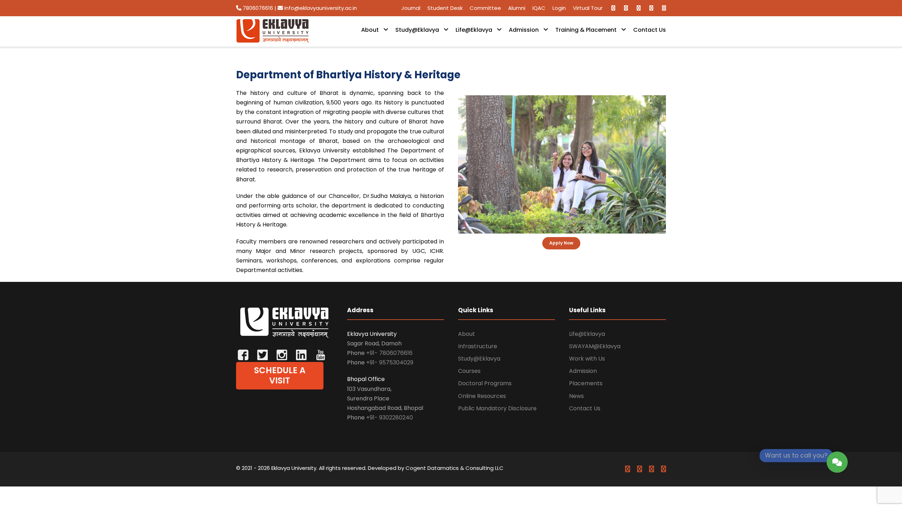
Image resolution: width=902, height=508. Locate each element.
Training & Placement (586, 30)
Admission (524, 30)
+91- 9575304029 (389, 362)
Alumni (516, 8)
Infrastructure (477, 346)
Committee (485, 8)
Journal (410, 8)
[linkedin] (626, 8)
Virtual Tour (588, 8)
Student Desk (445, 8)
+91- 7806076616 (389, 353)
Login (559, 8)
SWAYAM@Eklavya (594, 346)
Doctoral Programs (485, 383)
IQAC (538, 8)
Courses (469, 371)
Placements (586, 383)
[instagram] (664, 8)
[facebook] (613, 8)
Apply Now (561, 243)
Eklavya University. (294, 468)
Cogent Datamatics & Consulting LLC (454, 468)
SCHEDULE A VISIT (279, 375)
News (576, 396)
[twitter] (639, 8)
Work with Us (587, 359)
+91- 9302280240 (389, 417)
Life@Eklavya (474, 30)
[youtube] (651, 8)
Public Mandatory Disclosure (497, 408)
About (370, 30)
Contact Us (649, 30)
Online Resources (482, 396)
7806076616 (257, 8)
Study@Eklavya (417, 30)
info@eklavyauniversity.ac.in (320, 8)
